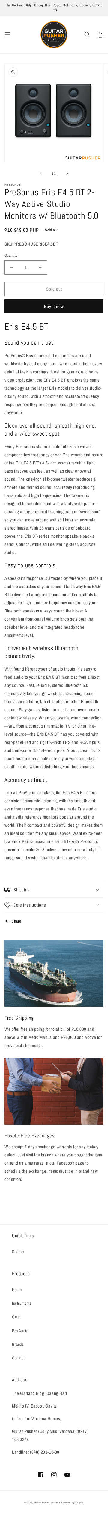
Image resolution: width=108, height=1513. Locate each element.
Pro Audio (20, 1330)
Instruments (22, 1303)
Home (17, 1289)
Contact (18, 1357)
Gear (16, 1317)
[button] (7, 34)
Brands (18, 1344)
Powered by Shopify (72, 1502)
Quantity (10, 255)
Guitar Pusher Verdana (47, 1502)
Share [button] (16, 921)
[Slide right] (67, 173)
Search (18, 1251)
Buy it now (54, 306)
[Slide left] (40, 173)
